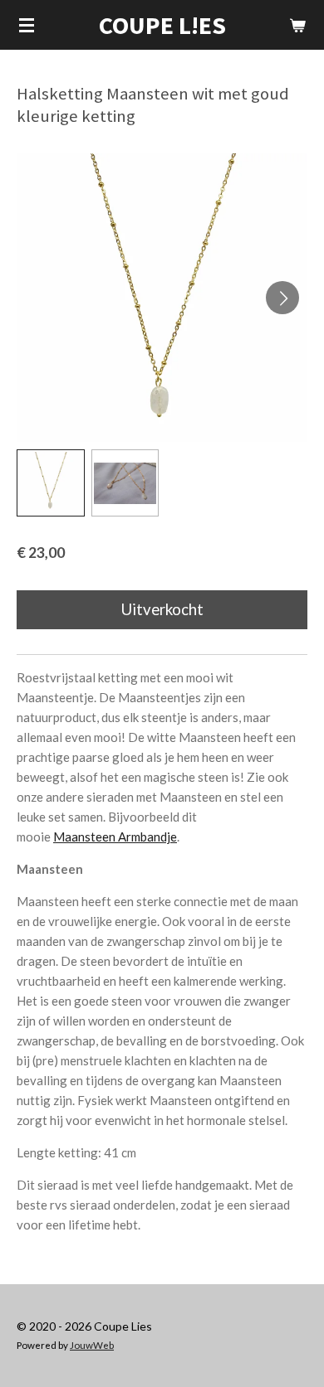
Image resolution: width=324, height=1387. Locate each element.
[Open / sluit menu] (26, 24)
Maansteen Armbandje (115, 836)
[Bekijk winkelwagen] (297, 24)
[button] (51, 483)
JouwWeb (92, 1345)
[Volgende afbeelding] (282, 297)
